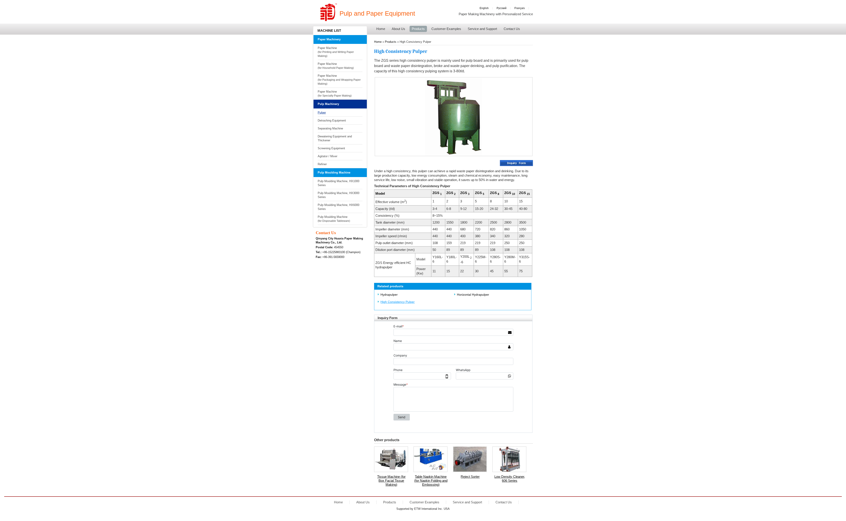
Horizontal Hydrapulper (473, 294)
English (484, 8)
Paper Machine (336, 51)
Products (391, 41)
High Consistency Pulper (397, 302)
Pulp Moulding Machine (334, 172)
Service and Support (467, 502)
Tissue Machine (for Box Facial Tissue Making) (391, 480)
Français (519, 8)
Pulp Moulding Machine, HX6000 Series (338, 207)
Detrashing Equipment (332, 120)
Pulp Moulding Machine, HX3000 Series (338, 195)
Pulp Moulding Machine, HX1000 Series (338, 183)
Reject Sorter (470, 476)
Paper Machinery (329, 39)
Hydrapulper (389, 294)
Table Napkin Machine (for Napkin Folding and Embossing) (430, 480)
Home (378, 41)
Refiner (322, 164)
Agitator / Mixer (327, 156)
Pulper (322, 112)
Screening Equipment (331, 148)
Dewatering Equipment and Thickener (335, 138)
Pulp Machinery (328, 104)
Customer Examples (424, 502)
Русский (501, 8)
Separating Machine (330, 128)
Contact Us (326, 232)
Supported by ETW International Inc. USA (423, 508)
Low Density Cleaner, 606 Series (509, 478)
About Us (363, 502)
